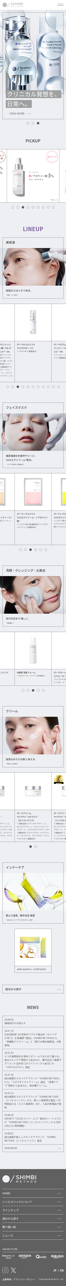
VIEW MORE (10, 1148)
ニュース (7, 1235)
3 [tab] (38, 123)
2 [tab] (33, 123)
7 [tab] (43, 207)
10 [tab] (53, 387)
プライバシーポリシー (24, 1279)
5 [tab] (33, 207)
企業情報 (6, 1279)
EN (62, 1270)
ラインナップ (10, 1210)
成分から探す (13, 989)
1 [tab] (28, 123)
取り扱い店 (9, 1227)
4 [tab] (28, 207)
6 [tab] (38, 207)
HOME (6, 1193)
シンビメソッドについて (17, 1202)
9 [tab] (53, 207)
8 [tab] (48, 207)
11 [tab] (58, 387)
